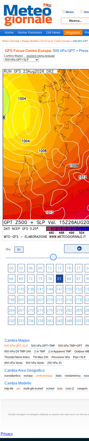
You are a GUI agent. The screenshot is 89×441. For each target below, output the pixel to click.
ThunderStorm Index (17, 357)
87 (78, 279)
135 (21, 289)
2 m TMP (39, 351)
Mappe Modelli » (31, 41)
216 (69, 300)
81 (59, 279)
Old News (53, 32)
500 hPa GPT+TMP (43, 345)
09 (40, 268)
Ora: (8, 249)
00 (11, 268)
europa (28, 375)
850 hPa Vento (13, 363)
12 (50, 268)
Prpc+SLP (79, 357)
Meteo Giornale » (11, 41)
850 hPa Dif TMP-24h (17, 351)
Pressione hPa (61, 357)
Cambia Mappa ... (29, 55)
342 (50, 321)
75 (40, 279)
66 (11, 279)
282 (69, 310)
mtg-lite (8, 388)
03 (21, 268)
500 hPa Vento (35, 363)
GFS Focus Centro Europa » (56, 41)
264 (11, 310)
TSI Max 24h (40, 357)
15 (59, 268)
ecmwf (50, 388)
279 (59, 310)
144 (50, 289)
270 (31, 310)
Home (9, 32)
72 (31, 279)
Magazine (73, 32)
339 (40, 321)
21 (78, 268)
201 (21, 300)
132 (11, 289)
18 (69, 268)
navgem (82, 388)
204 (31, 300)
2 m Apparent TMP (59, 351)
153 (79, 289)
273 (40, 310)
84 (69, 279)
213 (59, 300)
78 (50, 279)
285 (79, 310)
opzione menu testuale (40, 55)
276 (50, 310)
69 (21, 279)
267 (21, 310)
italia (59, 375)
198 (11, 300)
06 (31, 268)
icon (60, 388)
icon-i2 (70, 388)
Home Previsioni (30, 32)
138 (31, 289)
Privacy (7, 434)
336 (31, 321)
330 (11, 321)
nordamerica (73, 375)
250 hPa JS (54, 363)
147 (59, 289)
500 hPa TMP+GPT (70, 345)
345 (59, 321)
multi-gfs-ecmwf (33, 388)
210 (50, 300)
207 (40, 300)
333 (21, 321)
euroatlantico (12, 375)
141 (40, 289)
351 (79, 321)
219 (79, 300)
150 (69, 289)
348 (69, 321)
